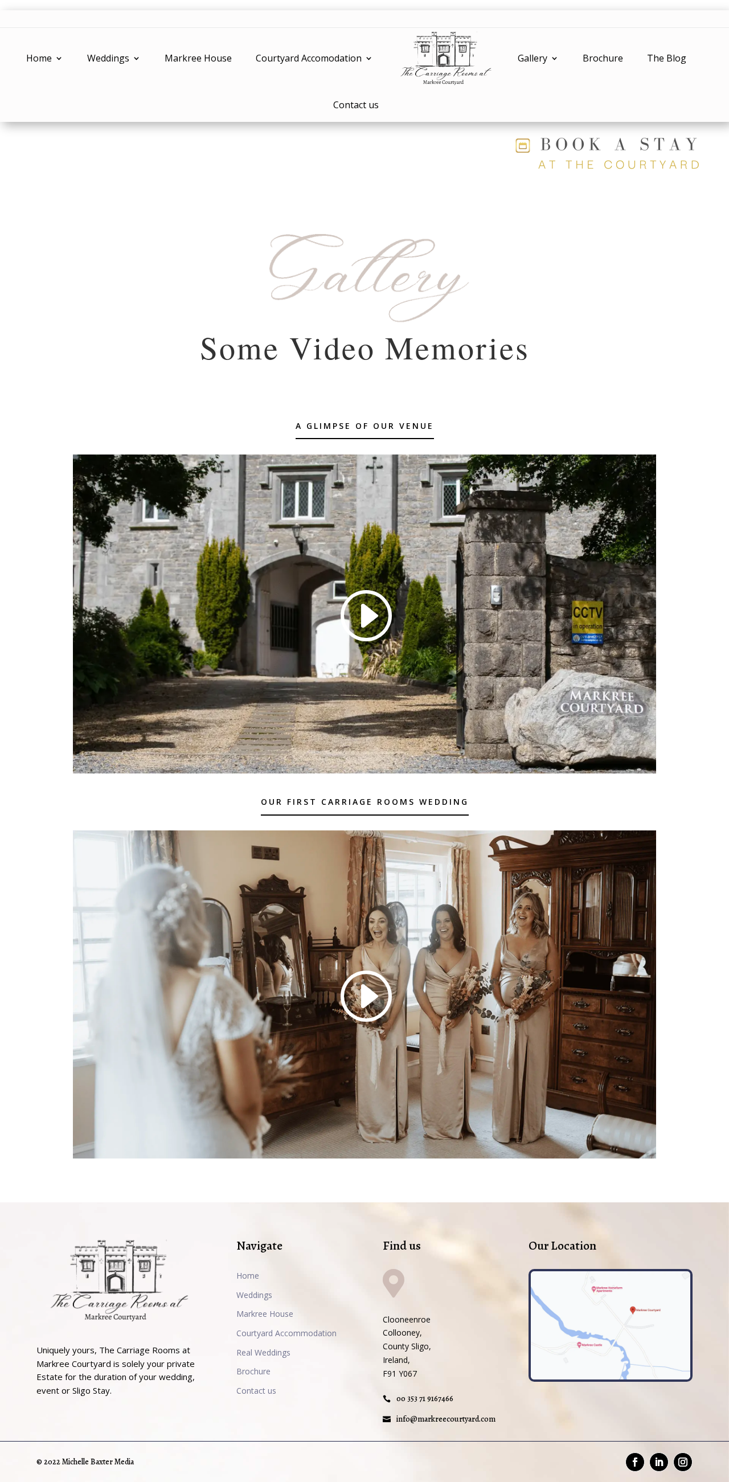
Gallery (532, 58)
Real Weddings (263, 1352)
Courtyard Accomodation (309, 58)
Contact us (356, 105)
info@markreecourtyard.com (445, 1419)
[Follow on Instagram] (683, 1462)
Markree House (198, 58)
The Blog (666, 58)
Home (39, 58)
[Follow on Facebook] (635, 1462)
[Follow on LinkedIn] (659, 1462)
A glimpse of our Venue (365, 425)
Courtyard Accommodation (286, 1333)
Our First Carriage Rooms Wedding (365, 801)
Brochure (603, 58)
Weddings (108, 58)
